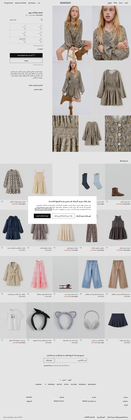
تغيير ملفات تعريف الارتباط (83, 216)
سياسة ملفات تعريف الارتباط (43, 209)
